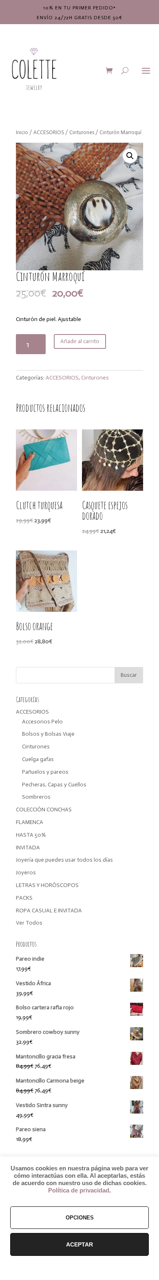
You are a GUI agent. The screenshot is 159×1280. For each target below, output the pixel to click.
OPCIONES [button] (80, 1218)
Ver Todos (29, 922)
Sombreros (36, 796)
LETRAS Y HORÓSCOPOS (47, 885)
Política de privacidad (78, 1190)
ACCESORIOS (48, 132)
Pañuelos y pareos (45, 771)
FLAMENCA (29, 822)
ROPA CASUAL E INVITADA (49, 910)
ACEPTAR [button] (79, 1244)
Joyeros (26, 872)
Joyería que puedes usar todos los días (64, 859)
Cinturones (81, 132)
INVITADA (28, 847)
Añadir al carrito (79, 341)
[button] (130, 155)
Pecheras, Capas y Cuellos (54, 784)
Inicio (22, 132)
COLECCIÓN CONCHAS (44, 809)
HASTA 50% (31, 834)
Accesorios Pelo (42, 721)
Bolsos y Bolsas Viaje (48, 733)
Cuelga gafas (38, 759)
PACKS (24, 897)
